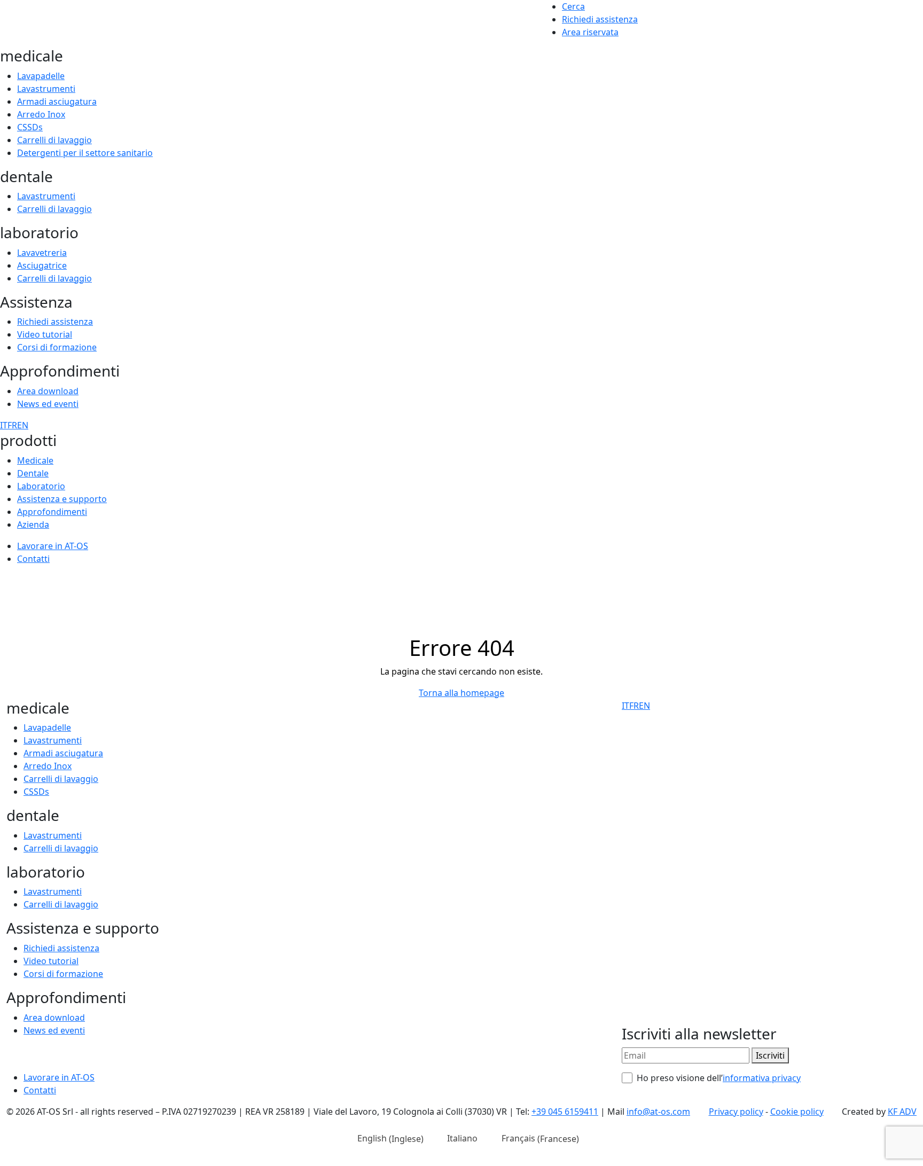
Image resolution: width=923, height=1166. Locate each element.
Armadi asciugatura (57, 101)
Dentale (33, 473)
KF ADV (902, 1111)
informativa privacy (762, 1078)
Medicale (35, 460)
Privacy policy (736, 1111)
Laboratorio (41, 486)
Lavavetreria (42, 253)
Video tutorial (44, 334)
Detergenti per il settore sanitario (85, 153)
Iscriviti (770, 1055)
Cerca (573, 6)
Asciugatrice (42, 265)
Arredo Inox (41, 114)
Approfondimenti (52, 512)
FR (12, 425)
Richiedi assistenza (600, 19)
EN (22, 425)
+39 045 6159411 (564, 1111)
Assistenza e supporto (62, 499)
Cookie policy (797, 1111)
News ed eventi (48, 404)
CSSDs (30, 127)
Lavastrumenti (46, 89)
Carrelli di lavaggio (54, 140)
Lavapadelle (41, 76)
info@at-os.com (658, 1111)
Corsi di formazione (57, 347)
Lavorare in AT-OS (52, 546)
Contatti (33, 559)
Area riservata (590, 32)
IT (3, 425)
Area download (48, 391)
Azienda (33, 524)
